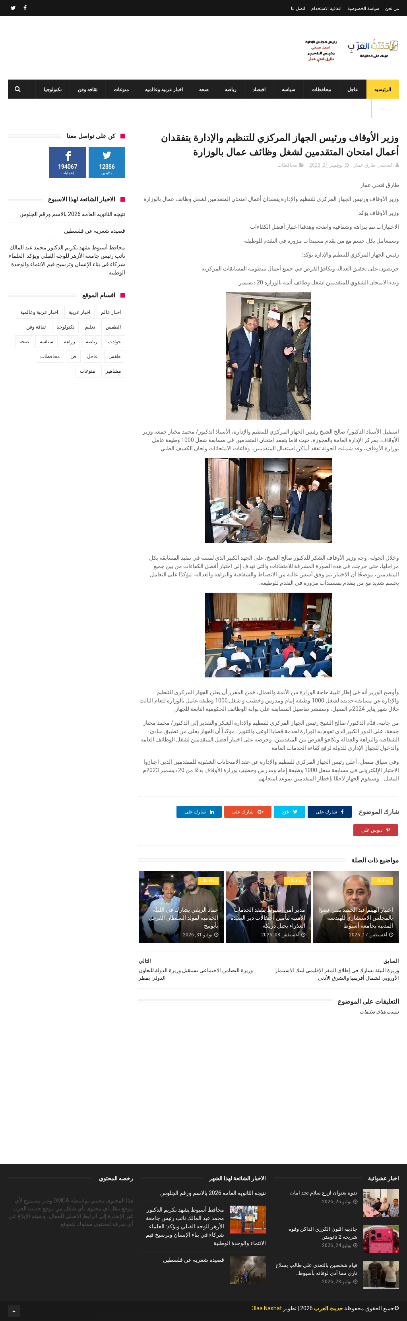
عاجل (352, 89)
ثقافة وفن (87, 89)
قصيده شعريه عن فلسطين (94, 231)
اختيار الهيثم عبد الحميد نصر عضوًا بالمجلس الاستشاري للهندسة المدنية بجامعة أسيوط (355, 917)
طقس (115, 356)
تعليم (90, 327)
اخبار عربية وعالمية (164, 89)
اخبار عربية (79, 312)
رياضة (230, 89)
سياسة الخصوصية (363, 8)
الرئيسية (382, 89)
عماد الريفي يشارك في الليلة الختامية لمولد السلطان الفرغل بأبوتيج (183, 917)
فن (73, 356)
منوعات (121, 89)
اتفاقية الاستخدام (326, 8)
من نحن (392, 8)
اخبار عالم (111, 312)
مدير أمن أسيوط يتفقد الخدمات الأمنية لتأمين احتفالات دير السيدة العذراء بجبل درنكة (268, 917)
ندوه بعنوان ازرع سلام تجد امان (323, 1193)
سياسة (288, 89)
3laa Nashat (267, 1308)
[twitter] (13, 8)
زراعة (385, 108)
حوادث (114, 341)
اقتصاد (259, 89)
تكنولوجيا (53, 89)
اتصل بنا (298, 8)
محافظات (321, 89)
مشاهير (113, 371)
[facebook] (25, 8)
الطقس (113, 327)
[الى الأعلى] (14, 1311)
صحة (204, 89)
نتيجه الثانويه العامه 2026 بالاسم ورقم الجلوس (72, 214)
